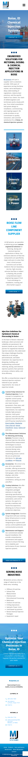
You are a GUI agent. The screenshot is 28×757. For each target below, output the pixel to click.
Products (10, 747)
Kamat (18, 425)
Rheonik (18, 460)
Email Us (10, 705)
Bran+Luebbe (9, 423)
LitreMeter (9, 460)
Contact (14, 751)
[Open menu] (24, 5)
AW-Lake (18, 458)
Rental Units (8, 749)
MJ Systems (7, 79)
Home (5, 747)
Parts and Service (19, 747)
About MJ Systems (18, 749)
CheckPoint (9, 428)
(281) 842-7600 (12, 699)
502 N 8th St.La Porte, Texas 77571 (14, 702)
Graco (16, 428)
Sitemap (16, 754)
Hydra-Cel (22, 428)
